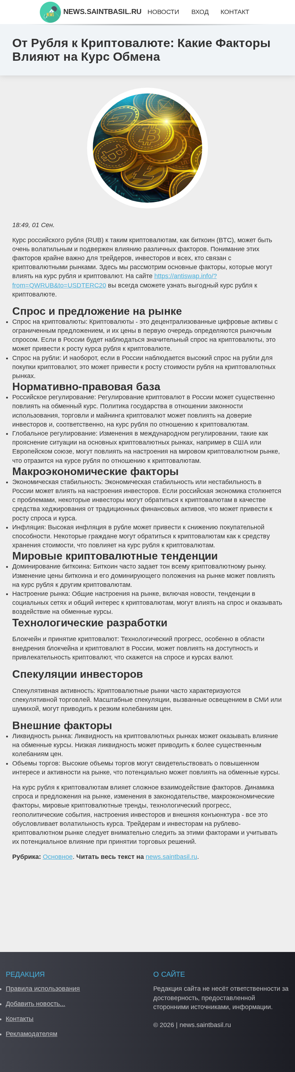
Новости (163, 11)
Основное (58, 856)
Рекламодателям (31, 1034)
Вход (200, 11)
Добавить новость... (35, 1003)
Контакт (235, 11)
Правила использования (43, 988)
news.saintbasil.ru (171, 856)
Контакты (19, 1018)
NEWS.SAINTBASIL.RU (101, 11)
